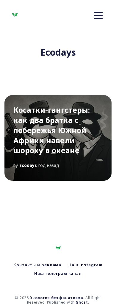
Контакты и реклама (37, 264)
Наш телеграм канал (58, 273)
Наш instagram (85, 264)
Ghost (82, 302)
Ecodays (28, 165)
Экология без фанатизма (56, 297)
